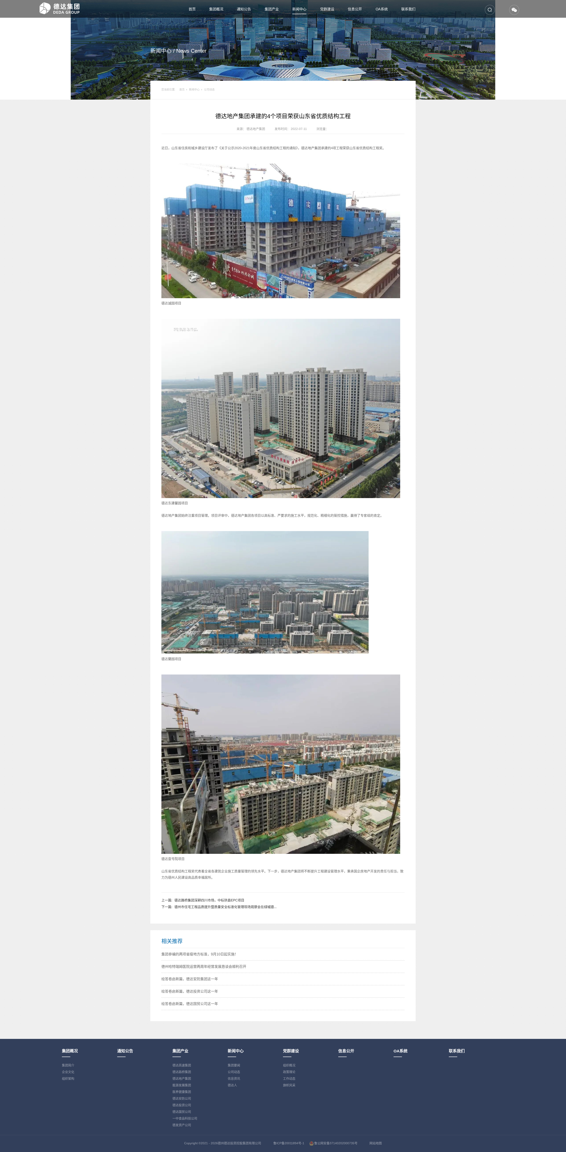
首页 (192, 9)
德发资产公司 (181, 1125)
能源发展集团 (181, 1085)
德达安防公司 (181, 1098)
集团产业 (272, 9)
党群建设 (327, 9)
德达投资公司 (181, 1105)
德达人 (232, 1085)
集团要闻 (234, 1065)
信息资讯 (234, 1078)
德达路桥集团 (181, 1072)
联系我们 (408, 9)
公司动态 (209, 89)
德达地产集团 (181, 1078)
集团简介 (68, 1065)
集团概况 (216, 9)
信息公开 (355, 9)
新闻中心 (299, 9)
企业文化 (68, 1072)
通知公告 (244, 9)
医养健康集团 (181, 1092)
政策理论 (289, 1072)
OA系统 (382, 9)
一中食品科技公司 (184, 1118)
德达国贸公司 (181, 1111)
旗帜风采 (289, 1085)
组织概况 (289, 1065)
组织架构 (68, 1078)
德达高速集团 (181, 1065)
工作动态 (289, 1078)
